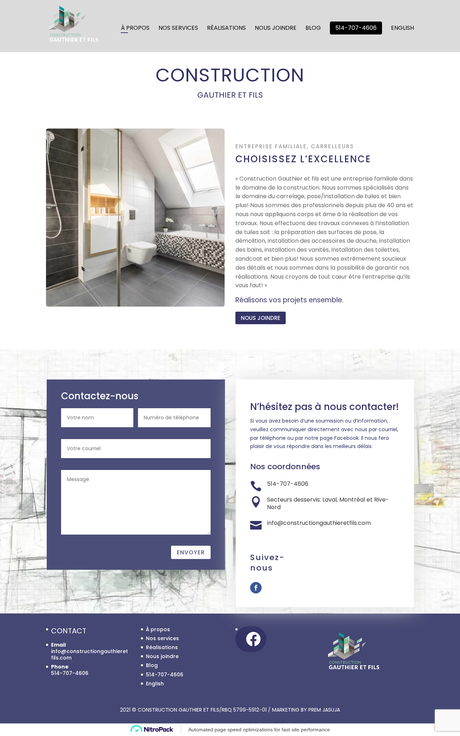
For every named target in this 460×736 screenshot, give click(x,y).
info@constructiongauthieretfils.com (89, 654)
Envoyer (191, 552)
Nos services (178, 28)
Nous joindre (275, 28)
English (402, 28)
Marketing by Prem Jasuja (306, 709)
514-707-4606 (356, 28)
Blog (313, 28)
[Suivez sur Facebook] (256, 587)
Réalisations (226, 28)
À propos (135, 28)
